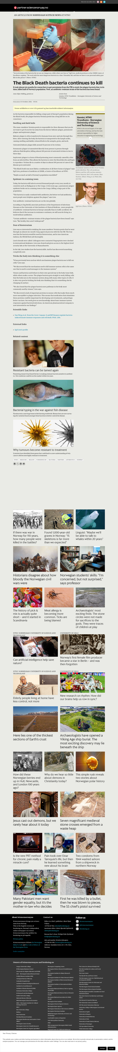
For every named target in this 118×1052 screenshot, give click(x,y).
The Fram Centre (83, 973)
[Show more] (90, 138)
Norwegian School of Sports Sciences (58, 1004)
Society (24, 12)
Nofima (18, 1012)
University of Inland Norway (87, 1016)
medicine (23, 460)
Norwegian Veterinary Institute (56, 1011)
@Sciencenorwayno (86, 925)
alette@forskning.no (51, 930)
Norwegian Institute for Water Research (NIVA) (60, 977)
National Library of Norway (23, 998)
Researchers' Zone (62, 12)
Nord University (20, 1014)
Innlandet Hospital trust (23, 981)
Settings (102, 1048)
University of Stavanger (85, 1024)
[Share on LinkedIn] (20, 463)
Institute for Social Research (24, 986)
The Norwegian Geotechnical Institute (89, 986)
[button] (98, 2)
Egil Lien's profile (21, 330)
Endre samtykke (19, 951)
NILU (17, 1007)
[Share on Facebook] (14, 463)
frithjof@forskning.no (52, 936)
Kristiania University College (24, 990)
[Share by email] (23, 463)
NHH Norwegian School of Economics (26, 1000)
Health (17, 12)
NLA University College (22, 1009)
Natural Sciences (47, 12)
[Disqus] (59, 487)
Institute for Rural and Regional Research (27, 983)
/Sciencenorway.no (86, 921)
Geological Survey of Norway (24, 978)
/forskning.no (84, 929)
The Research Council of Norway (88, 1000)
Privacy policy (18, 939)
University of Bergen (85, 1014)
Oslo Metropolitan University (56, 1020)
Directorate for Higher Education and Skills (28, 971)
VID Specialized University (86, 1026)
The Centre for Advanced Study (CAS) (89, 966)
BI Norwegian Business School (24, 969)
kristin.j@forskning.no (64, 942)
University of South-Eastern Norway (89, 1021)
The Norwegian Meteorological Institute (90, 989)
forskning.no (41, 460)
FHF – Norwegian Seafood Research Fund (27, 974)
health (31, 460)
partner (61, 460)
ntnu (16, 460)
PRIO (49, 1022)
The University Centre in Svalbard (88, 1002)
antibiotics (70, 460)
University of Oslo (84, 1019)
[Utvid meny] (74, 12)
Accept (111, 1048)
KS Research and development (24, 993)
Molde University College (23, 995)
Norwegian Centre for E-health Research (27, 1026)
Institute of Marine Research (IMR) (26, 988)
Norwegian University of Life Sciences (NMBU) (60, 1008)
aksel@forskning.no (62, 926)
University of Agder (84, 1011)
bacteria (52, 460)
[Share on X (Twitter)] (17, 463)
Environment (34, 12)
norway (80, 460)
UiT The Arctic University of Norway (89, 1005)
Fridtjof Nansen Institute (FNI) (24, 976)
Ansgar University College (23, 966)
